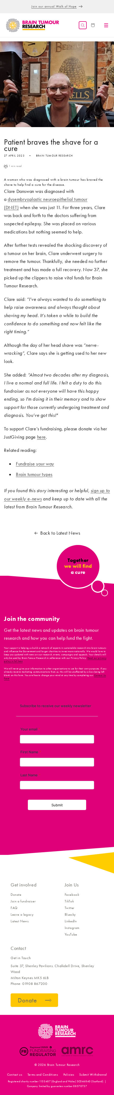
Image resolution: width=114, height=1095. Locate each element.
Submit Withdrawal (93, 1074)
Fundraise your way (35, 464)
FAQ (14, 908)
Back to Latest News (60, 533)
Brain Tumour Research (63, 1065)
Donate (16, 895)
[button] (83, 25)
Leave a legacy (22, 914)
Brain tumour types (34, 474)
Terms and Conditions (43, 1074)
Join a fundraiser (23, 901)
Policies (68, 1074)
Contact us (14, 1074)
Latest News (20, 921)
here (41, 437)
